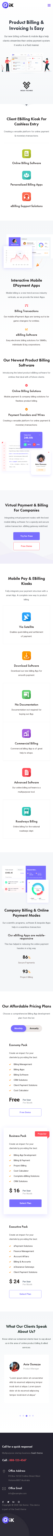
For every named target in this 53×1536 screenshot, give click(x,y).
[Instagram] (19, 1502)
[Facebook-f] (3, 1502)
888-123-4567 (17, 1460)
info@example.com (17, 1493)
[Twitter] (8, 1502)
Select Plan (25, 1203)
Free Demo (25, 1112)
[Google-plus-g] (13, 1502)
